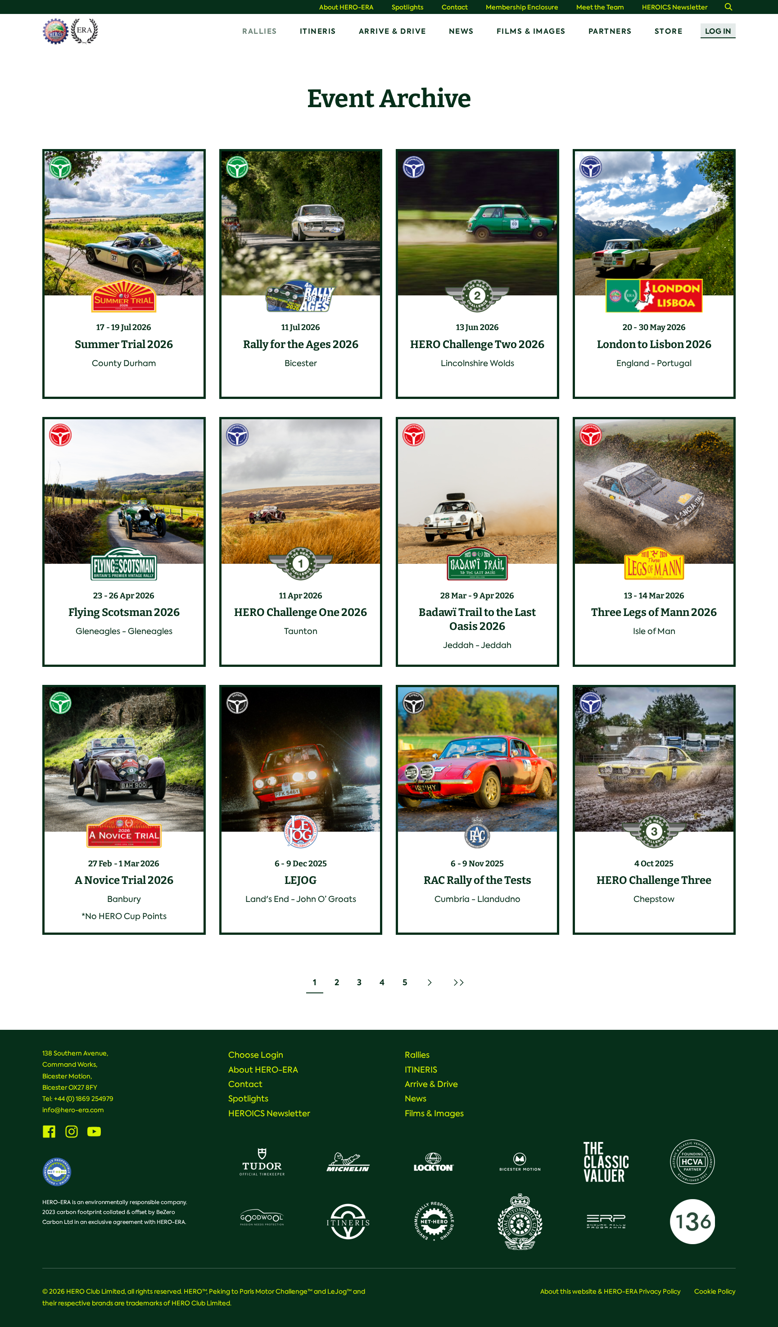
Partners (610, 31)
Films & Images (531, 31)
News (461, 31)
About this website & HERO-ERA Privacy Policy (610, 1291)
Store (669, 31)
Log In (718, 31)
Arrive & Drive (392, 31)
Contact (455, 7)
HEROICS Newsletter (675, 7)
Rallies (259, 31)
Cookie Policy (715, 1291)
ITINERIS (318, 31)
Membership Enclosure (522, 7)
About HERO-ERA (346, 7)
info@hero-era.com (73, 1110)
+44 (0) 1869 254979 (83, 1099)
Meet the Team (600, 7)
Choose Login (255, 1055)
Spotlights (408, 7)
